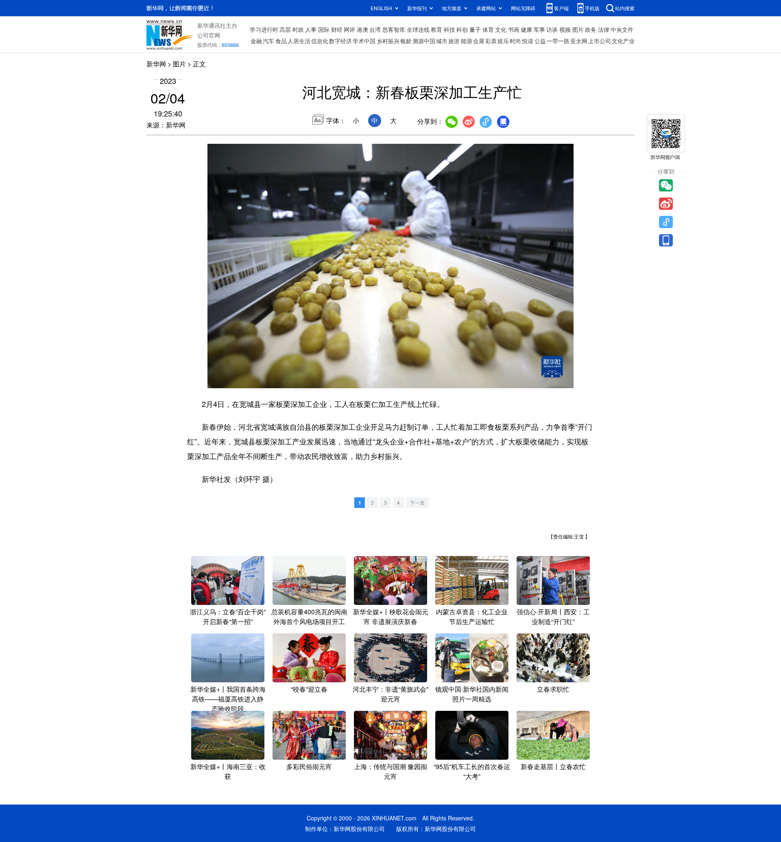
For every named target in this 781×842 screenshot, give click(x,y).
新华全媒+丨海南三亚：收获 (228, 771)
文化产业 (623, 41)
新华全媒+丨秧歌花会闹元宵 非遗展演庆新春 (390, 616)
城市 (441, 41)
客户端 (561, 7)
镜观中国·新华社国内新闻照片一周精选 (471, 693)
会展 (478, 41)
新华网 (156, 63)
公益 (540, 41)
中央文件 (622, 29)
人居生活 (299, 41)
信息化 (319, 41)
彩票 (491, 41)
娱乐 (503, 41)
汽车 (268, 41)
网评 (349, 29)
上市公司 (599, 41)
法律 (603, 29)
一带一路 (558, 41)
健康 (526, 29)
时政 (298, 29)
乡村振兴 (388, 41)
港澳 (362, 29)
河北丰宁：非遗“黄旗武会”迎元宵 (390, 693)
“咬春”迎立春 (309, 689)
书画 (513, 29)
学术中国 (364, 41)
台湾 (375, 29)
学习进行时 (264, 29)
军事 (539, 29)
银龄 (406, 41)
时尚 (515, 41)
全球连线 (418, 29)
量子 (475, 29)
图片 (578, 29)
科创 (462, 29)
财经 (337, 29)
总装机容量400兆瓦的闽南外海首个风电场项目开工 (309, 616)
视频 (565, 29)
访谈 (552, 29)
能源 (466, 41)
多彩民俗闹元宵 (309, 766)
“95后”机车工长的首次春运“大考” (472, 771)
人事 (310, 29)
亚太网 (578, 41)
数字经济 (340, 41)
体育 (488, 29)
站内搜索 (625, 7)
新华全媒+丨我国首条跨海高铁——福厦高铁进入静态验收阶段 (228, 698)
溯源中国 (423, 41)
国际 (323, 29)
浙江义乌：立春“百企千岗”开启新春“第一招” (228, 616)
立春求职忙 (553, 689)
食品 (281, 41)
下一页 (417, 502)
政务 (590, 29)
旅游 (454, 41)
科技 (449, 29)
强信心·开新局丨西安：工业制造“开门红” (553, 616)
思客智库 (393, 29)
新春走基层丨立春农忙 (553, 766)
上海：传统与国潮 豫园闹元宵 (390, 771)
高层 (285, 29)
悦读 (527, 41)
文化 (500, 29)
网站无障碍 (523, 7)
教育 (436, 29)
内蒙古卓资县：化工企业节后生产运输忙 (472, 616)
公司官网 (208, 35)
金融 (256, 41)
